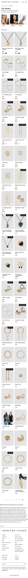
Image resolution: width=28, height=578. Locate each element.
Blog (16, 542)
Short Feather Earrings (6, 139)
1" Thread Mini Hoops (19, 72)
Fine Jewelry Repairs (19, 540)
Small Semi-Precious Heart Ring (6, 275)
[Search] (21, 2)
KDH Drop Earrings (6, 384)
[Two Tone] (6, 143)
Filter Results (4, 29)
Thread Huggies (5, 72)
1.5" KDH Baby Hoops (19, 426)
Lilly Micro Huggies (6, 297)
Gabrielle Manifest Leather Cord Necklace (20, 491)
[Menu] (26, 2)
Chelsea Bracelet (18, 467)
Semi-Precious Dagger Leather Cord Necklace (7, 231)
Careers (3, 549)
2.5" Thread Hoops (6, 320)
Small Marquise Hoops (6, 185)
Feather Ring (4, 162)
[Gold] (2, 53)
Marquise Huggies (19, 162)
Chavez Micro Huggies (19, 320)
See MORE (2, 526)
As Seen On (4, 544)
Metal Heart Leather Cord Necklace (7, 49)
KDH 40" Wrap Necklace (20, 342)
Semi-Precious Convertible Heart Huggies (18, 275)
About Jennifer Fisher (6, 542)
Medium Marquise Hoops (20, 185)
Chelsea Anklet (5, 490)
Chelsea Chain (5, 467)
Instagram (17, 559)
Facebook (17, 557)
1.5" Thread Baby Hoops (7, 94)
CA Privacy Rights (18, 548)
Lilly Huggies (4, 117)
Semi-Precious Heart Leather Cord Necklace (20, 231)
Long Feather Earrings (19, 139)
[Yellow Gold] (2, 76)
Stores (3, 538)
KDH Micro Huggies (6, 405)
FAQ (3, 540)
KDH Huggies (18, 405)
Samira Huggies (18, 297)
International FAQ (5, 548)
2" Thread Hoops (18, 94)
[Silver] (4, 53)
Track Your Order (18, 536)
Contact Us (4, 536)
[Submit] (24, 564)
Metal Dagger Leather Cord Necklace (19, 49)
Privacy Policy (17, 546)
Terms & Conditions (19, 544)
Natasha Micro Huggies (20, 207)
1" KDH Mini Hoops (6, 426)
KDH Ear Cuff (18, 384)
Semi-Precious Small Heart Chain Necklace (6, 253)
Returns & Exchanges (19, 538)
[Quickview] (12, 45)
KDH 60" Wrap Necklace (7, 342)
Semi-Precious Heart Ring (19, 253)
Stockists (4, 546)
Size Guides (4, 557)
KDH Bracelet (5, 363)
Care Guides (4, 559)
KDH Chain (17, 363)
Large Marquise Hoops (6, 207)
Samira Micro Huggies (19, 117)
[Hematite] (6, 53)
